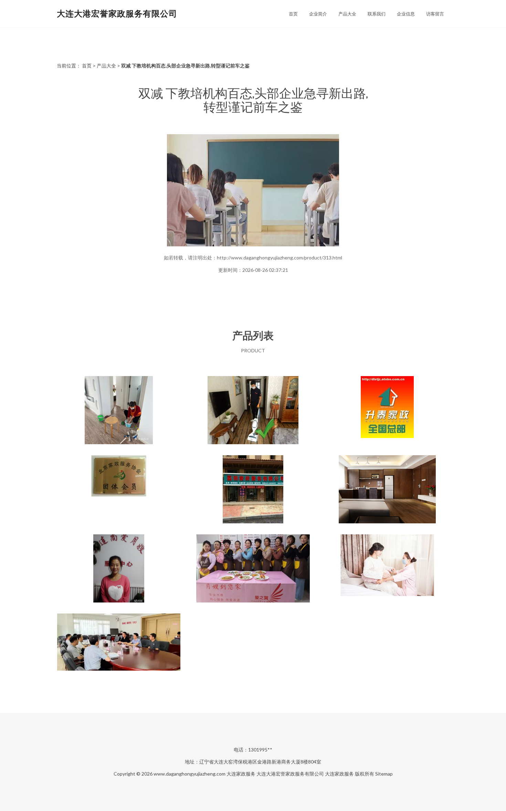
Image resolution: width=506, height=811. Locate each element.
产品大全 (347, 14)
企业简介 (318, 14)
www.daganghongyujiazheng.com (189, 774)
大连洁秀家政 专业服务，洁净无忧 (118, 410)
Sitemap (384, 774)
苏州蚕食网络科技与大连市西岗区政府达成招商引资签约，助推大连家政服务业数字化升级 (119, 648)
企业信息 (406, 14)
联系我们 (377, 14)
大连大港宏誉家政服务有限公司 (117, 13)
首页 (293, 14)
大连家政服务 (240, 774)
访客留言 (435, 14)
